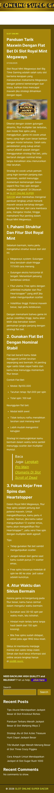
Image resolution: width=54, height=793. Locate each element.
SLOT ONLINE (13, 34)
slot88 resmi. (16, 661)
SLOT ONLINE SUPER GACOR (31, 788)
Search (7, 687)
